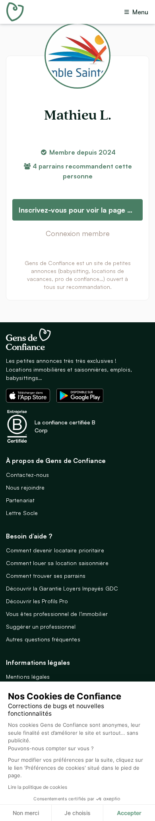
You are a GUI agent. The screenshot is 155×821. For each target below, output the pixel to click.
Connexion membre (78, 233)
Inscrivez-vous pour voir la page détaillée (81, 209)
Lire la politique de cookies (37, 787)
